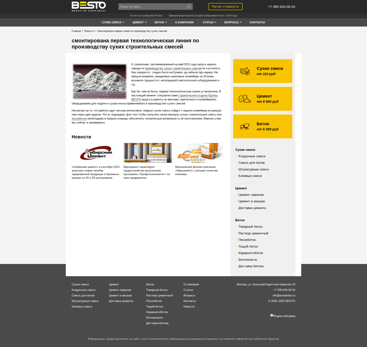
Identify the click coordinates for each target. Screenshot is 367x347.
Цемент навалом (251, 194)
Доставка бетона (251, 266)
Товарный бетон (250, 226)
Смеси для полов (252, 162)
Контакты (190, 301)
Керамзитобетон (251, 253)
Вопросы (189, 295)
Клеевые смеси (250, 176)
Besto (89, 7)
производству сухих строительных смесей (173, 68)
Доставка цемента (252, 208)
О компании (191, 284)
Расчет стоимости (225, 6)
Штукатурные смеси (254, 169)
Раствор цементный (253, 233)
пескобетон (79, 118)
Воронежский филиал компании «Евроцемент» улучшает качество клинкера (196, 170)
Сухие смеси (245, 149)
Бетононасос (248, 259)
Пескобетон (247, 239)
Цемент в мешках (252, 201)
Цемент (241, 188)
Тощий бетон (248, 246)
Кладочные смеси (252, 156)
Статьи (188, 289)
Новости (81, 136)
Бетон (240, 220)
